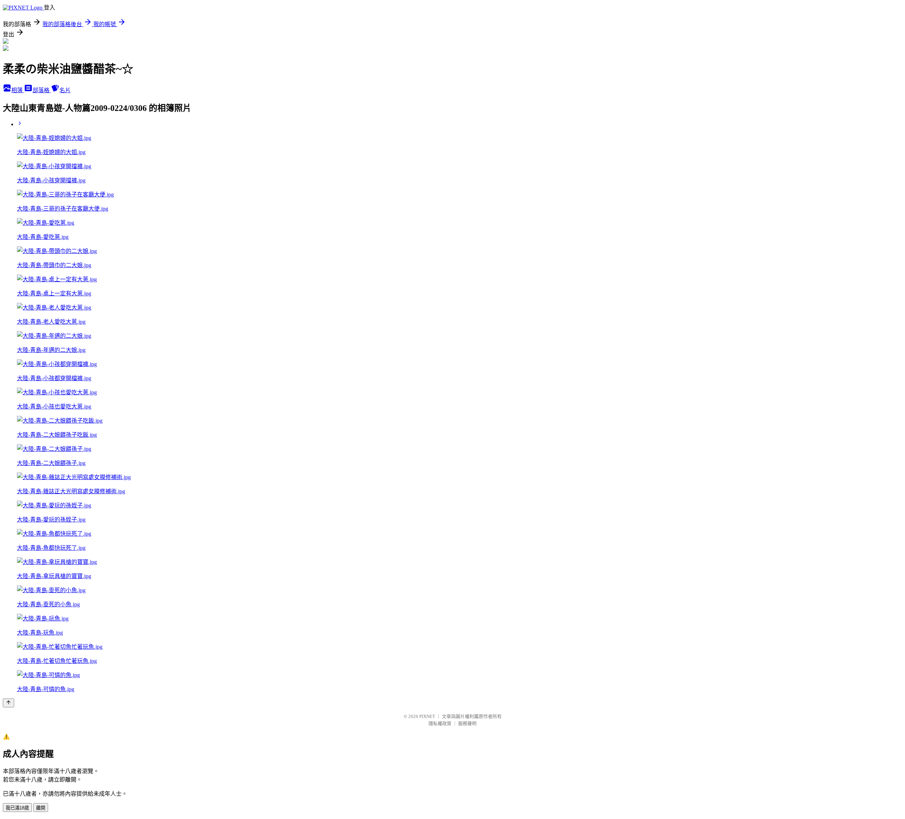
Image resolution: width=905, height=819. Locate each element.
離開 (40, 808)
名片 (65, 90)
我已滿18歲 (17, 808)
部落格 (42, 90)
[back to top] (8, 703)
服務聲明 (467, 723)
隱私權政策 (439, 723)
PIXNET (427, 716)
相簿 (17, 90)
